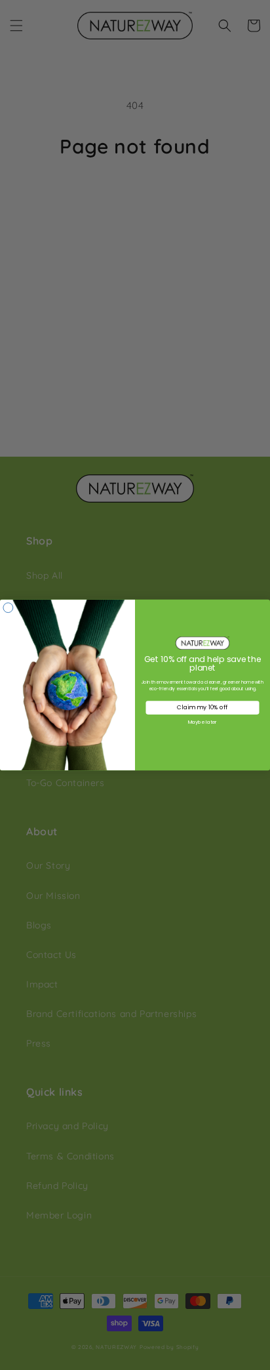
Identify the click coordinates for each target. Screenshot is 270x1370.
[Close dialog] (8, 608)
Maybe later (202, 721)
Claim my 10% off (202, 707)
